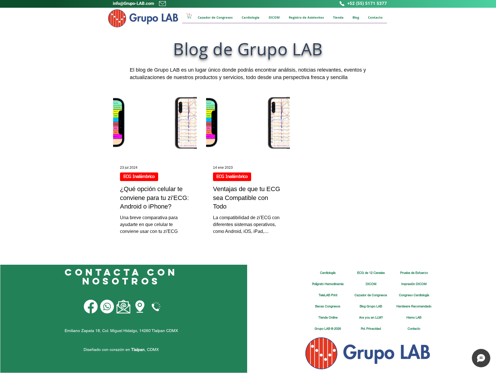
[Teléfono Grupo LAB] (156, 306)
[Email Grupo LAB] (123, 306)
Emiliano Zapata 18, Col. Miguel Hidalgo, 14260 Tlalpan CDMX (121, 330)
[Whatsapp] (107, 306)
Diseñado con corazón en (114, 349)
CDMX (153, 349)
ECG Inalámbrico (139, 176)
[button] (189, 15)
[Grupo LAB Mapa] (140, 306)
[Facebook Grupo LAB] (91, 306)
